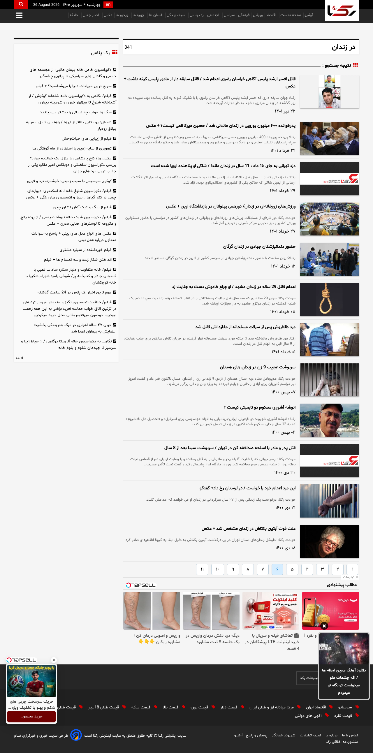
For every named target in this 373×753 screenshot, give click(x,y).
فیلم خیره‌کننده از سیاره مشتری (86, 250)
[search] (21, 4)
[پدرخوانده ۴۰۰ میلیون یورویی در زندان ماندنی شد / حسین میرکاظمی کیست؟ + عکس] (329, 138)
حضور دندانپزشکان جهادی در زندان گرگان (259, 247)
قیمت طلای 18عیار (104, 707)
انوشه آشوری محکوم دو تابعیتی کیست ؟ (259, 407)
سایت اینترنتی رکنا (171, 735)
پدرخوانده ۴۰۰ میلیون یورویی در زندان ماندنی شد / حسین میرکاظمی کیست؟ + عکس (220, 126)
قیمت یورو (200, 707)
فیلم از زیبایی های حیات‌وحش (87, 138)
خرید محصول (32, 716)
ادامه (19, 358)
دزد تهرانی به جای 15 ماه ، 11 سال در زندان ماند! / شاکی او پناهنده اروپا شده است (223, 166)
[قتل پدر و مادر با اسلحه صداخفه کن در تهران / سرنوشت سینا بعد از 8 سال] (329, 460)
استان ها (156, 15)
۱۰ (217, 569)
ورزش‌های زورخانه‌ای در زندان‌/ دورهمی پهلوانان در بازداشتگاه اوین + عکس (230, 206)
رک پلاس (197, 15)
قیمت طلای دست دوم (58, 707)
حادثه (74, 15)
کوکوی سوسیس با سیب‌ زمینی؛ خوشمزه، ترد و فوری (69, 181)
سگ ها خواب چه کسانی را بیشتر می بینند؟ (76, 112)
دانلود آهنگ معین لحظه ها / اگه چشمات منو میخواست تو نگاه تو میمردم (344, 682)
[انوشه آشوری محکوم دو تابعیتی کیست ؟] (329, 420)
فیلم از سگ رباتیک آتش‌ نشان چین (82, 207)
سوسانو (345, 707)
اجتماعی (213, 15)
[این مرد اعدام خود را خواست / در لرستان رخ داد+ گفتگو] (329, 500)
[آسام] (76, 736)
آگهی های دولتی (309, 716)
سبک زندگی (176, 15)
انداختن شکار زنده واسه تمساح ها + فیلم (78, 260)
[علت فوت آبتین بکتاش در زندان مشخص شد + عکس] (329, 541)
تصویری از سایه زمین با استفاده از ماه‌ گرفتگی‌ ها (72, 148)
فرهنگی (243, 15)
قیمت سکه (141, 707)
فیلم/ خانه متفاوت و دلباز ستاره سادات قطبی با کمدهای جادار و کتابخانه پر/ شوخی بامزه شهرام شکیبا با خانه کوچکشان (70, 276)
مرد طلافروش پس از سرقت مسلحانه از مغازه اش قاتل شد (245, 327)
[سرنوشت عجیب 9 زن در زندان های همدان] (329, 379)
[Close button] (54, 660)
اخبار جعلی (91, 15)
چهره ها (139, 15)
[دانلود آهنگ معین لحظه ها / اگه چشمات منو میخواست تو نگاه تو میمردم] (344, 648)
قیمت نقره (343, 716)
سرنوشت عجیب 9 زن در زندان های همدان (257, 367)
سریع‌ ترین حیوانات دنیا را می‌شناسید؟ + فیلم (74, 86)
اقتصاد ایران (316, 707)
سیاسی (229, 15)
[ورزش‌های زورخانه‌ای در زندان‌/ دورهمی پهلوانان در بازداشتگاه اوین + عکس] (329, 219)
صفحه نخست (290, 15)
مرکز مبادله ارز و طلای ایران (272, 707)
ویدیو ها (122, 15)
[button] (19, 16)
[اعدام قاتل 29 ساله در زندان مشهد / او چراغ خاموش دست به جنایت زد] (329, 299)
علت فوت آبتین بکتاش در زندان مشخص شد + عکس (248, 529)
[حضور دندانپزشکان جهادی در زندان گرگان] (329, 259)
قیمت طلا (171, 707)
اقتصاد (271, 15)
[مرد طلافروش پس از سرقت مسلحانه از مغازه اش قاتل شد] (329, 339)
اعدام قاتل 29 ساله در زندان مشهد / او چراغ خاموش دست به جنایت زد (233, 287)
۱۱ (202, 569)
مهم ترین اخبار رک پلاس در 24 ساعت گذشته (75, 292)
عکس (108, 15)
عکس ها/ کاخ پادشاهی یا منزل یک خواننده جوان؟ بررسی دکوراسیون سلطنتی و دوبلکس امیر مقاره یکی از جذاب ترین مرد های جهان (72, 165)
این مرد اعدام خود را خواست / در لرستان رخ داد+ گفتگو (247, 488)
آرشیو (309, 15)
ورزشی (258, 15)
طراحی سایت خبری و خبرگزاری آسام (41, 735)
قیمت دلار (229, 707)
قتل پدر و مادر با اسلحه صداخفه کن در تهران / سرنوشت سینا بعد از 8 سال (229, 448)
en (108, 5)
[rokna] (342, 10)
